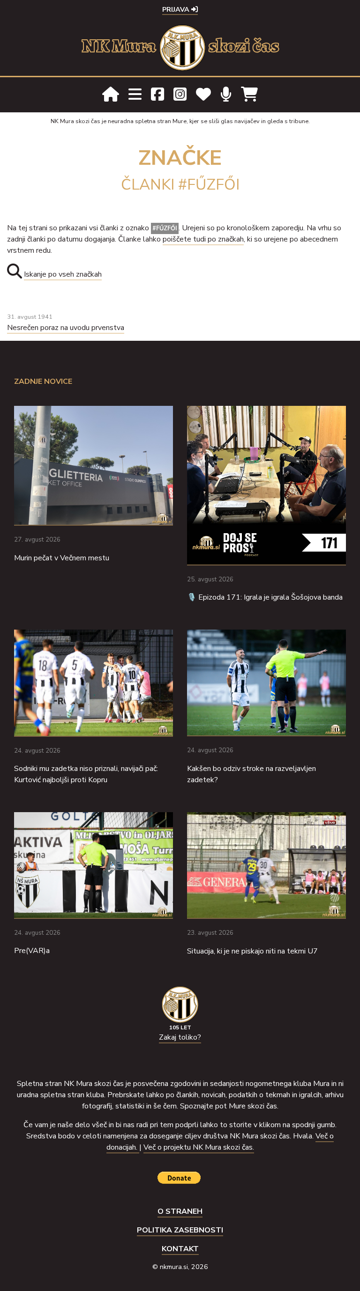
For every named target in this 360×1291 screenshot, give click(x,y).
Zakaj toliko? (180, 1037)
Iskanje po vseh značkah (63, 274)
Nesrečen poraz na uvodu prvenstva (65, 328)
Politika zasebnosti (180, 1230)
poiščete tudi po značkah (203, 239)
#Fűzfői (164, 228)
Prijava (176, 9)
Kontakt (180, 1249)
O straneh (180, 1211)
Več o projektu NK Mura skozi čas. (198, 1147)
